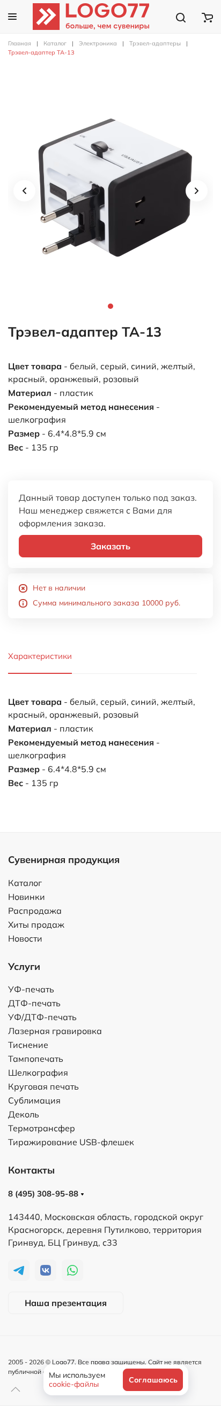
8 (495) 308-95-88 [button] (44, 1194)
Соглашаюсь (153, 1380)
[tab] (110, 191)
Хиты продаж (36, 924)
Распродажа (35, 910)
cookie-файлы (74, 1384)
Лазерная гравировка (55, 1031)
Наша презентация (66, 1303)
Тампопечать (35, 1058)
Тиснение (28, 1044)
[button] (12, 16)
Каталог (25, 882)
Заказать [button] (110, 546)
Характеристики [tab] (40, 656)
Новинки (26, 896)
